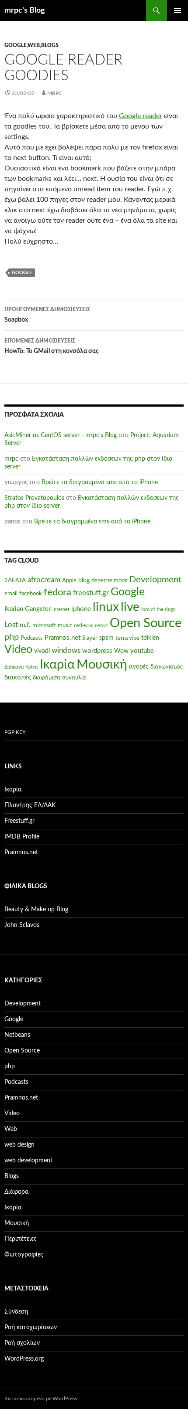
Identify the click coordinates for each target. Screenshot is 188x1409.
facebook (30, 593)
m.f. (25, 625)
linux (106, 607)
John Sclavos (21, 925)
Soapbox (47, 315)
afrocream (44, 580)
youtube (142, 651)
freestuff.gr (91, 593)
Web (34, 45)
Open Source (145, 623)
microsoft (44, 625)
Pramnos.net (62, 638)
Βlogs (50, 45)
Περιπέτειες (20, 1239)
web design (19, 1145)
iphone (81, 609)
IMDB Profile (21, 837)
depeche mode (109, 580)
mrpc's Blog (24, 10)
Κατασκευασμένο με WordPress (40, 1398)
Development (155, 579)
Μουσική (102, 664)
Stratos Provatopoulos (34, 498)
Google (15, 45)
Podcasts (32, 638)
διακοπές (17, 677)
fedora (57, 592)
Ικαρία (57, 665)
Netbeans (17, 1035)
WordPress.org (24, 1359)
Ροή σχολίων (22, 1343)
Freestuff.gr (19, 821)
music (65, 625)
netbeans (83, 625)
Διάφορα (16, 1192)
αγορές (139, 667)
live (130, 607)
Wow (121, 651)
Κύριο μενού (177, 10)
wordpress (97, 651)
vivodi (42, 651)
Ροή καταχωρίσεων (30, 1327)
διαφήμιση (46, 677)
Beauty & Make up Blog (36, 910)
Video (18, 649)
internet (61, 609)
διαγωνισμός (166, 666)
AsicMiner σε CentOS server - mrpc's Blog (60, 435)
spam (106, 638)
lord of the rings (158, 609)
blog (84, 580)
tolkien (150, 638)
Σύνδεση (16, 1312)
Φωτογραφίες (23, 1255)
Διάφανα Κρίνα (21, 667)
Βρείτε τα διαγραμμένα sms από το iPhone (100, 482)
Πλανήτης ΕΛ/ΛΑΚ (30, 805)
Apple (69, 580)
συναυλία (74, 677)
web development (28, 1161)
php (11, 637)
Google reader (140, 115)
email (10, 593)
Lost (11, 624)
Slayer (89, 638)
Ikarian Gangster (27, 609)
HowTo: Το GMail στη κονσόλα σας (51, 346)
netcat (101, 625)
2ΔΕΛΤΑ (15, 580)
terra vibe (127, 638)
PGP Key (14, 732)
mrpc (54, 93)
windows (66, 650)
